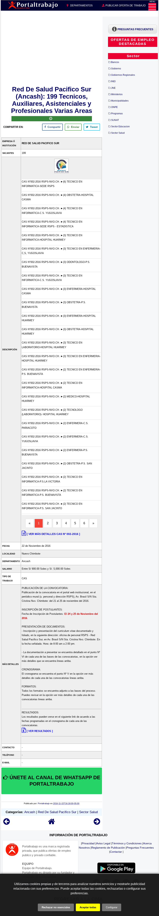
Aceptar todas (88, 907)
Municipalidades (120, 100)
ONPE (114, 107)
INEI (113, 81)
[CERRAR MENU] (152, 7)
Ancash (29, 812)
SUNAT (115, 120)
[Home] (51, 823)
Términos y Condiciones (127, 843)
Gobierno (116, 68)
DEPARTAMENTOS (81, 5)
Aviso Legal (103, 843)
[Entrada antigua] (97, 823)
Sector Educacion (120, 126)
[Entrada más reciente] (6, 823)
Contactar (116, 851)
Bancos (115, 62)
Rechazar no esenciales (56, 907)
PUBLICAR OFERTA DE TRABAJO (125, 5)
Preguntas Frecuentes (140, 847)
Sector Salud (88, 812)
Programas (117, 113)
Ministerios (117, 94)
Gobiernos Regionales (123, 75)
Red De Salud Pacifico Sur (57, 812)
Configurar (111, 907)
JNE (113, 88)
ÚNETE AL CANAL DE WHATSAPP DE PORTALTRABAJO (54, 781)
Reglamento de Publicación (108, 847)
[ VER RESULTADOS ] (40, 731)
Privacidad (88, 843)
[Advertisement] (51, 50)
